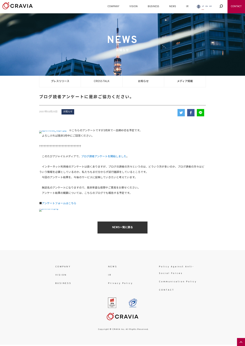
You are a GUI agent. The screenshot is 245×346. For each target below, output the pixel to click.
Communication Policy (178, 281)
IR (187, 6)
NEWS (172, 6)
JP (203, 6)
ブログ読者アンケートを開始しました (103, 156)
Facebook (190, 112)
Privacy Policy (120, 283)
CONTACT (236, 6)
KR (210, 6)
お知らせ (143, 81)
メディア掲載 (185, 81)
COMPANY (113, 6)
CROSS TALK (102, 81)
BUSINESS (153, 6)
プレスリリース (60, 81)
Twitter (181, 112)
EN (207, 6)
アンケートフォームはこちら (59, 203)
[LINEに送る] (200, 112)
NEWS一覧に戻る (122, 227)
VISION (133, 6)
